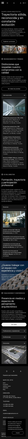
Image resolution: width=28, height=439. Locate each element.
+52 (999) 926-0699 (8, 404)
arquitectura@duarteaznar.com (10, 413)
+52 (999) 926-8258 (8, 406)
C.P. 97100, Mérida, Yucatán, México (12, 397)
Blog (4, 389)
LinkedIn (5, 421)
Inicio (4, 382)
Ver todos (14, 324)
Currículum (5, 387)
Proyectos (5, 384)
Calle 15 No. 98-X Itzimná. (9, 396)
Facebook (5, 424)
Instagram (5, 422)
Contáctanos (14, 285)
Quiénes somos (7, 386)
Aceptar (18, 432)
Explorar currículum (9, 41)
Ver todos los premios (14, 89)
